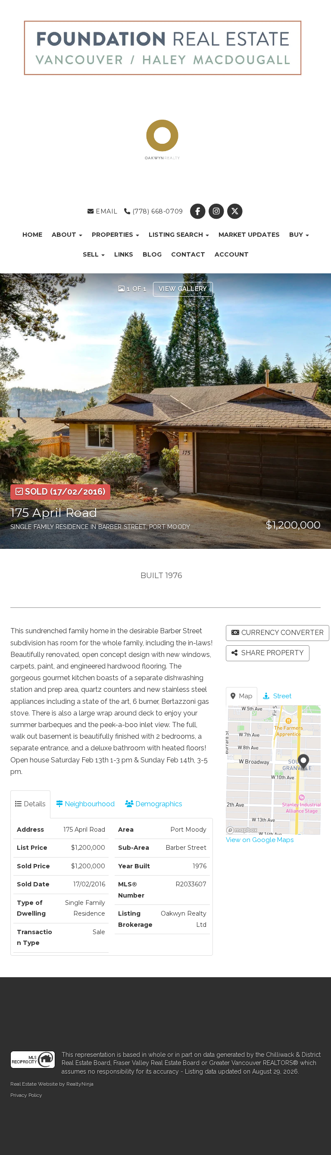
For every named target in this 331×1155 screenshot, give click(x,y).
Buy (297, 234)
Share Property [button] (272, 653)
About (65, 234)
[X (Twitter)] (235, 211)
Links (123, 254)
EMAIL (106, 211)
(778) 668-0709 (156, 211)
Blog (152, 254)
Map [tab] (245, 696)
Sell (91, 254)
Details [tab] (34, 804)
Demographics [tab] (158, 804)
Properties (113, 234)
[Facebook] (198, 211)
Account (232, 254)
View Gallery (183, 289)
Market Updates (249, 234)
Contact (188, 254)
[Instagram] (217, 211)
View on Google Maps (260, 840)
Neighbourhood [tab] (89, 804)
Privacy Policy (26, 1095)
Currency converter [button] (282, 633)
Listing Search (177, 234)
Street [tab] (281, 696)
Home (32, 234)
